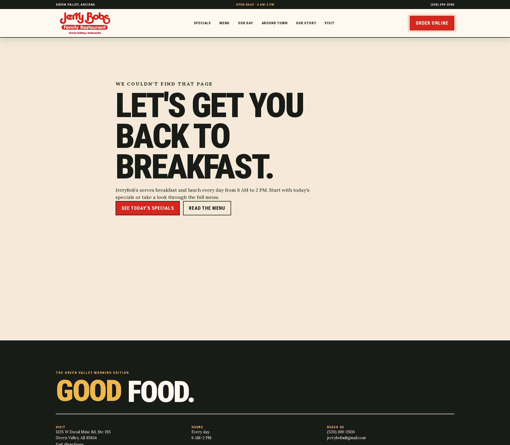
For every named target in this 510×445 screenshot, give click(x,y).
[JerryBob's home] (87, 23)
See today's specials (147, 208)
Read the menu (207, 208)
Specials (202, 23)
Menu (224, 23)
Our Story (306, 23)
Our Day (245, 23)
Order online (432, 23)
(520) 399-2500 (442, 4)
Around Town (275, 23)
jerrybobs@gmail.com (346, 437)
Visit (329, 23)
